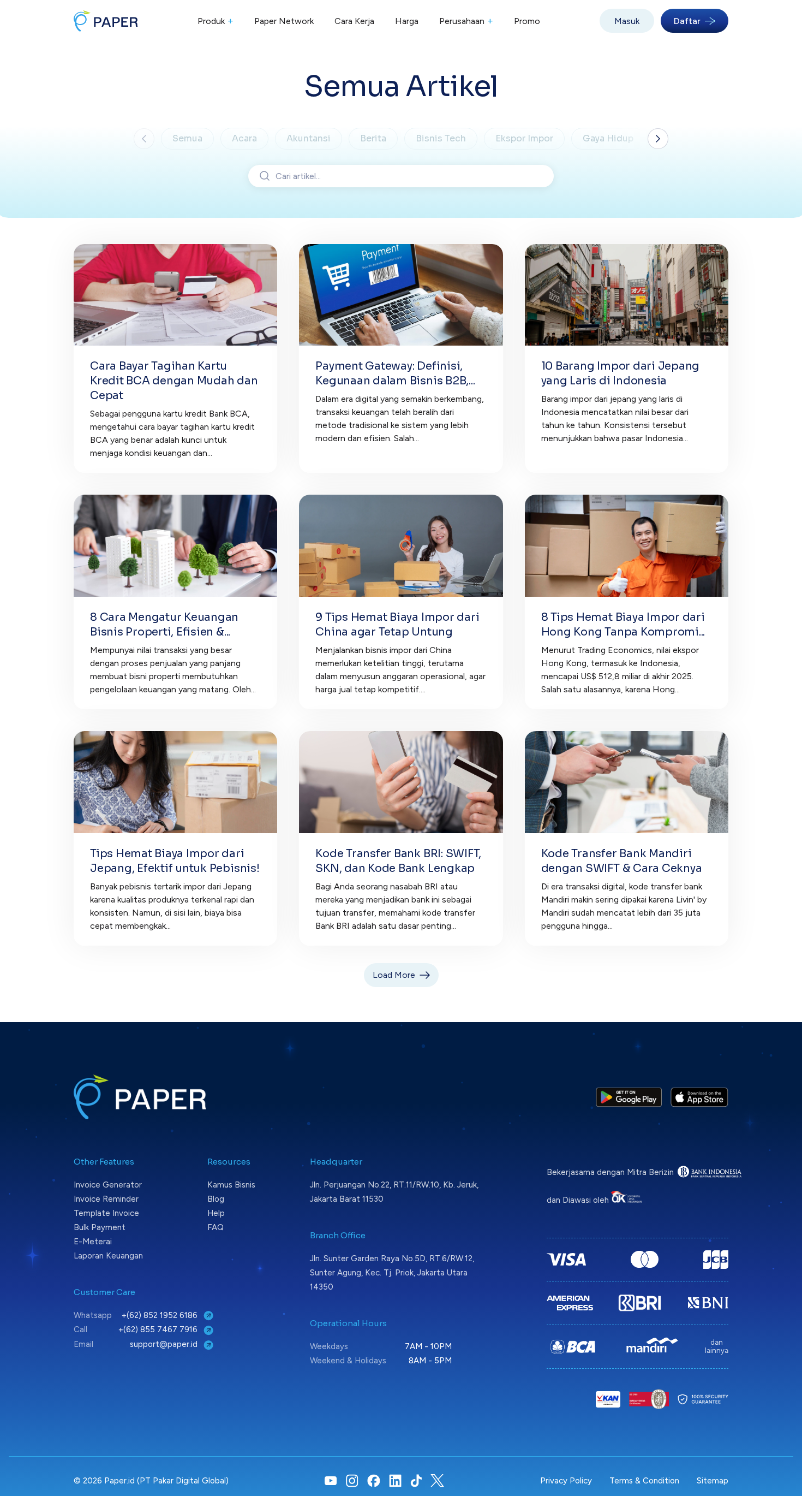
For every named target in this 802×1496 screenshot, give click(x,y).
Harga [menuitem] (406, 21)
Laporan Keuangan (108, 1256)
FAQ (215, 1227)
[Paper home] (106, 21)
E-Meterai (93, 1241)
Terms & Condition (644, 1481)
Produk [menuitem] (215, 21)
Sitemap (712, 1481)
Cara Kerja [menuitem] (354, 21)
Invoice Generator (108, 1185)
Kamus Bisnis (231, 1185)
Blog (215, 1199)
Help (216, 1213)
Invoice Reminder (106, 1199)
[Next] (658, 138)
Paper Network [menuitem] (284, 21)
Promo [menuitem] (527, 21)
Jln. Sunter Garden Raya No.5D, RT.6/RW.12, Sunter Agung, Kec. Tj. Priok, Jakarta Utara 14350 (392, 1273)
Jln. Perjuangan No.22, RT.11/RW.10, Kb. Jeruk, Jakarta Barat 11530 (394, 1192)
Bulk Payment (99, 1227)
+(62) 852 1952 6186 (161, 1315)
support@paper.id (165, 1344)
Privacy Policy (566, 1481)
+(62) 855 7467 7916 (159, 1329)
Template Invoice (106, 1213)
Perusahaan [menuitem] (466, 21)
